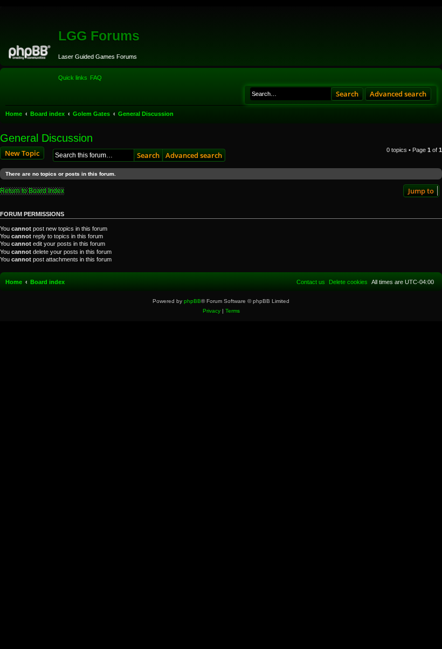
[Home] (30, 50)
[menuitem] (96, 77)
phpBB (192, 301)
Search (347, 94)
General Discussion (46, 138)
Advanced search (398, 94)
